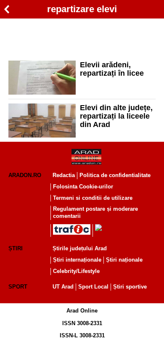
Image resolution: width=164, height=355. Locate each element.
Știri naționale (124, 260)
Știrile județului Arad (80, 248)
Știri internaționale (77, 260)
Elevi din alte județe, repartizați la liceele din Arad (116, 116)
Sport (17, 286)
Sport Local (93, 286)
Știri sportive (130, 286)
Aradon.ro (24, 175)
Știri (15, 248)
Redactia (64, 175)
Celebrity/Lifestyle (76, 271)
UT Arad (63, 286)
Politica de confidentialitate (115, 175)
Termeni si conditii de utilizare (92, 198)
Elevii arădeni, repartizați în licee (112, 69)
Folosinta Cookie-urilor (83, 186)
